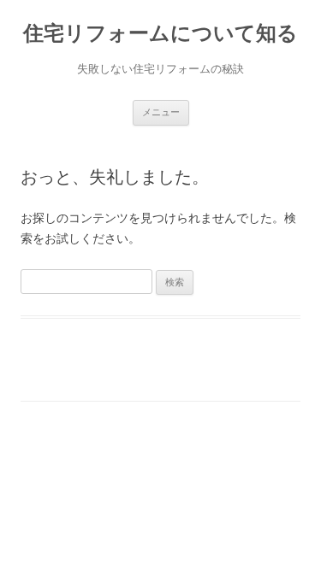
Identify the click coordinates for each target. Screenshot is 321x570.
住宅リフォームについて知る (160, 32)
